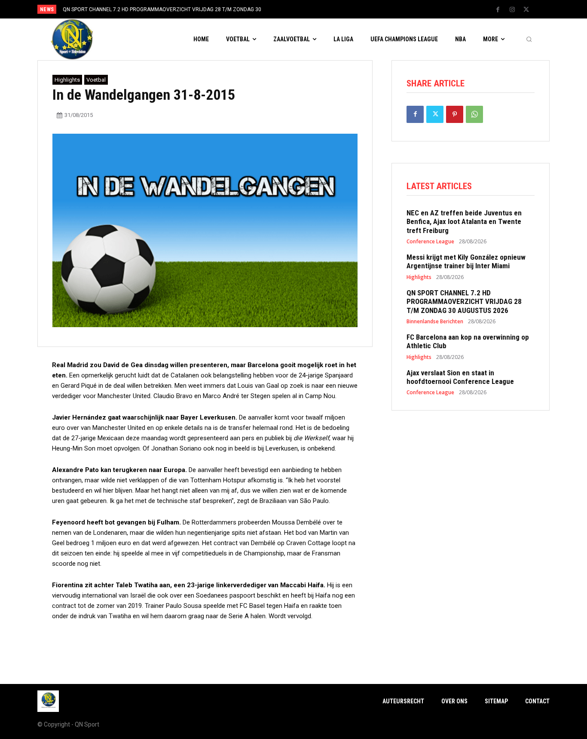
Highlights (67, 80)
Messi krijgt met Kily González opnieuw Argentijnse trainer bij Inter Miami (466, 261)
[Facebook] (498, 10)
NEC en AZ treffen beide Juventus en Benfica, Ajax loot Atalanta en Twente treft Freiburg (464, 222)
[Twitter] (526, 10)
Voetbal (96, 80)
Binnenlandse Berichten (435, 321)
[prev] (308, 9)
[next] (322, 9)
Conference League (430, 241)
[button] (529, 39)
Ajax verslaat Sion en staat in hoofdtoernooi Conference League (460, 377)
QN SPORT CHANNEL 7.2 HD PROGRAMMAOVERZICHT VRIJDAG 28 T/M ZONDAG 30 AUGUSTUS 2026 (464, 301)
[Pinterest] (454, 114)
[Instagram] (512, 10)
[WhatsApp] (474, 114)
